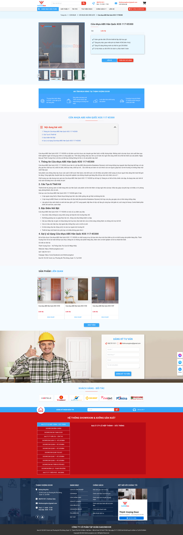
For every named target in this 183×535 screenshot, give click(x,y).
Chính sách (100, 9)
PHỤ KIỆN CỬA (74, 513)
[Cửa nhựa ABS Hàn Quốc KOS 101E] (78, 290)
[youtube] (42, 517)
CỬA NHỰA (72, 15)
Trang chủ (64, 15)
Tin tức (75, 9)
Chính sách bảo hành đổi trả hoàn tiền (103, 504)
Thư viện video (86, 9)
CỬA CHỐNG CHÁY (75, 497)
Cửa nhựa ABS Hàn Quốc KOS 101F (103, 306)
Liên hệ (111, 9)
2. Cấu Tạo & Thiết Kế (49, 134)
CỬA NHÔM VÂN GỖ (76, 509)
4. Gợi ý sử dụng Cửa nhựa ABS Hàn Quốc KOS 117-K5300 (61, 141)
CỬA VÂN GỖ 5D (75, 505)
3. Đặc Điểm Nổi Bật (48, 138)
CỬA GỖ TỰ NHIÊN (75, 501)
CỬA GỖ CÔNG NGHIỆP (76, 489)
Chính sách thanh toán (99, 509)
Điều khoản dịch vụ (98, 513)
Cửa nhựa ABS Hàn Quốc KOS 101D (49, 306)
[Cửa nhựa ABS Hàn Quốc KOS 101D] (50, 290)
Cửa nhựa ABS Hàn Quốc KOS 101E (76, 306)
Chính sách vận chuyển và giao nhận (102, 498)
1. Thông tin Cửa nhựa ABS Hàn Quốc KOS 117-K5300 (59, 131)
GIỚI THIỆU (64, 9)
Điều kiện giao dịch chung (100, 489)
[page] (38, 517)
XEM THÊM (91, 325)
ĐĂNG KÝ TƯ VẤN (123, 374)
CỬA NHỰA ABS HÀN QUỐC (87, 15)
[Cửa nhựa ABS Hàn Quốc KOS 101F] (105, 290)
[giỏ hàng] (144, 3)
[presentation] (39, 75)
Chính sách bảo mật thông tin (101, 493)
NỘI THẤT (73, 517)
